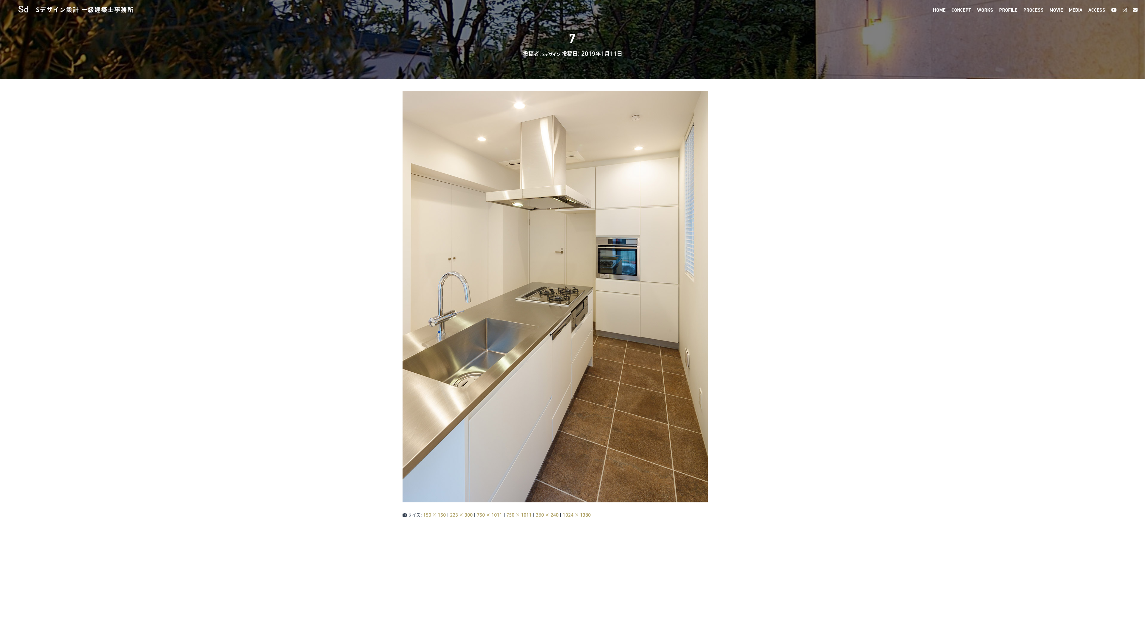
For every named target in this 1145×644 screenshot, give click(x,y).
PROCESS (1033, 10)
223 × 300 (461, 515)
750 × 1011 (489, 515)
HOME (939, 10)
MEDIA (1075, 10)
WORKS (985, 10)
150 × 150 (434, 515)
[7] (555, 296)
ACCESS (1096, 10)
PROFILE (1008, 10)
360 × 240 (547, 515)
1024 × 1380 (577, 515)
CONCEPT (961, 10)
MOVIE (1056, 10)
